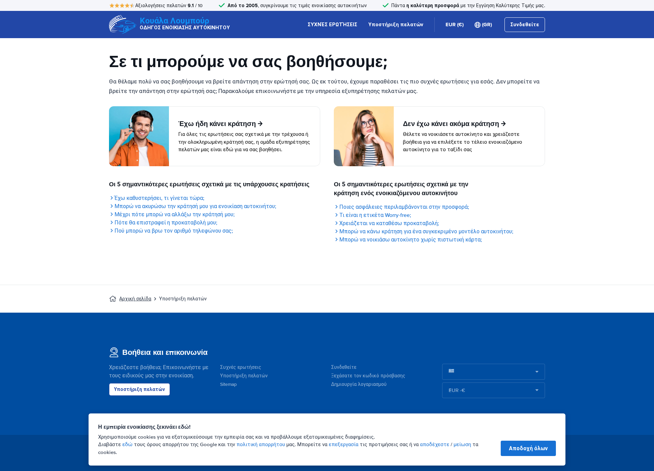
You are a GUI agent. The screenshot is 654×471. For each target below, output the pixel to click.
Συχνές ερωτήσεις (240, 367)
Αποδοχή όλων (528, 448)
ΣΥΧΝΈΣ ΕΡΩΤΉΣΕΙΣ (332, 24)
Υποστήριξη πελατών (395, 24)
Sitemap (228, 384)
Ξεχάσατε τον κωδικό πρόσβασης (368, 376)
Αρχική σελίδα (135, 299)
